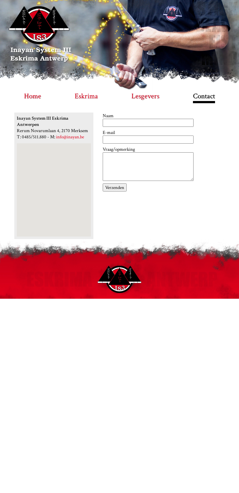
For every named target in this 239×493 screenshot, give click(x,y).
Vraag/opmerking (119, 149)
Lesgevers (145, 96)
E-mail (109, 132)
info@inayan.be (70, 137)
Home (32, 96)
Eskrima (86, 96)
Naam (108, 116)
